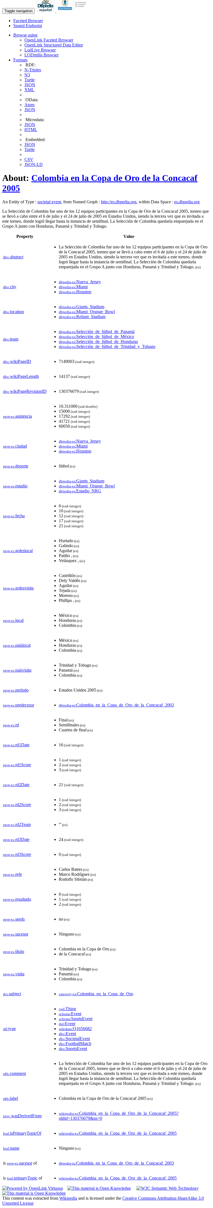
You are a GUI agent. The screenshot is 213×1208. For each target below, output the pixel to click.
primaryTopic (22, 1178)
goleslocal (18, 550)
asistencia (17, 416)
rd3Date (16, 839)
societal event (49, 201)
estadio (15, 486)
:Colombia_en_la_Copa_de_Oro (96, 993)
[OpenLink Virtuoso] (32, 1188)
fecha (14, 515)
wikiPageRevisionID (25, 391)
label (10, 1098)
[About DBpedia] (46, 10)
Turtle (29, 79)
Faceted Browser (28, 20)
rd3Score (17, 854)
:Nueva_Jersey (80, 281)
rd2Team (17, 824)
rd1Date (16, 744)
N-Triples (32, 69)
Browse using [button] (25, 35)
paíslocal (17, 645)
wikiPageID (17, 361)
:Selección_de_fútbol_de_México (96, 336)
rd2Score (17, 804)
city (9, 286)
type (9, 1028)
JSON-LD (33, 164)
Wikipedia (68, 1198)
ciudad (15, 446)
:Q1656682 (75, 1028)
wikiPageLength (21, 376)
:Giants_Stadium (81, 306)
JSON (29, 84)
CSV (28, 159)
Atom (29, 104)
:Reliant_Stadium (82, 316)
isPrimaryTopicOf (22, 1133)
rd (11, 725)
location (13, 311)
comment (14, 1073)
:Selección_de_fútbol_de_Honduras (98, 341)
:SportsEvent (75, 1018)
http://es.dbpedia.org (118, 201)
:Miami (73, 286)
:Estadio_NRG (80, 491)
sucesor (15, 934)
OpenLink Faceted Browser (48, 40)
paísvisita (17, 670)
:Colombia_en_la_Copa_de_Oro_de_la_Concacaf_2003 (116, 705)
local (13, 620)
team (10, 339)
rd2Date (16, 784)
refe (12, 874)
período (16, 690)
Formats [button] (20, 60)
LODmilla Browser (41, 55)
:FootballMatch (75, 1043)
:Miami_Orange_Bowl (87, 311)
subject (12, 993)
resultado (17, 899)
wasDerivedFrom (22, 1115)
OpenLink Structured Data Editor (53, 45)
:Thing (67, 1008)
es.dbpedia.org (187, 201)
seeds (14, 919)
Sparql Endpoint (27, 25)
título (13, 951)
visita (13, 973)
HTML (30, 129)
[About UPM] (73, 10)
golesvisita (18, 588)
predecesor (18, 705)
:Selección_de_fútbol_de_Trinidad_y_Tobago (107, 346)
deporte (15, 466)
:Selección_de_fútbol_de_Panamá (97, 331)
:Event (70, 1013)
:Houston (75, 291)
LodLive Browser (40, 50)
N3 (27, 74)
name (11, 1148)
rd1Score (17, 764)
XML (29, 89)
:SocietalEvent (74, 1038)
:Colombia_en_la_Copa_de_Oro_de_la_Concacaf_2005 (118, 1133)
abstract (13, 256)
